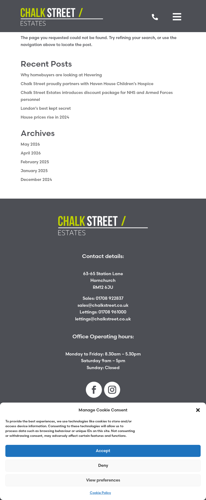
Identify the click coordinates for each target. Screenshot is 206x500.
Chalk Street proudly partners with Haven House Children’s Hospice (87, 83)
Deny (103, 465)
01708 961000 (112, 312)
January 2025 (34, 170)
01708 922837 (109, 298)
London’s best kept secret (46, 108)
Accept (103, 450)
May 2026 (30, 144)
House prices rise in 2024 (45, 117)
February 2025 (35, 161)
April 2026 (31, 153)
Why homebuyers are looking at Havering (61, 74)
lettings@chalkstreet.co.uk (103, 318)
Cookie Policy (100, 493)
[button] (198, 410)
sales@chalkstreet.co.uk (103, 305)
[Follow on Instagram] (112, 390)
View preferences (103, 480)
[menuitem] (155, 17)
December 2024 (36, 179)
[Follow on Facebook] (94, 390)
